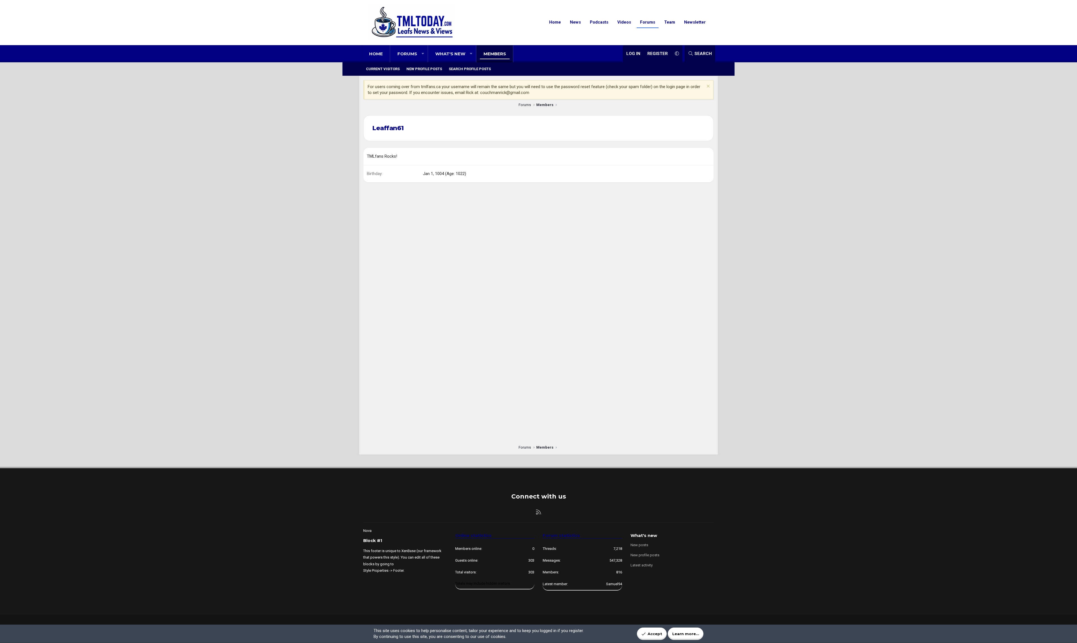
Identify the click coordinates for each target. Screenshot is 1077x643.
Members (495, 53)
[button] (423, 53)
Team (669, 22)
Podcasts (599, 22)
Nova (367, 531)
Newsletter (695, 22)
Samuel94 (614, 584)
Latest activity (641, 565)
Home (555, 22)
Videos (624, 22)
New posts (639, 545)
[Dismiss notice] (707, 87)
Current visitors (383, 69)
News (575, 22)
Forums (647, 22)
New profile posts (424, 69)
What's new (450, 53)
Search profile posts (470, 69)
